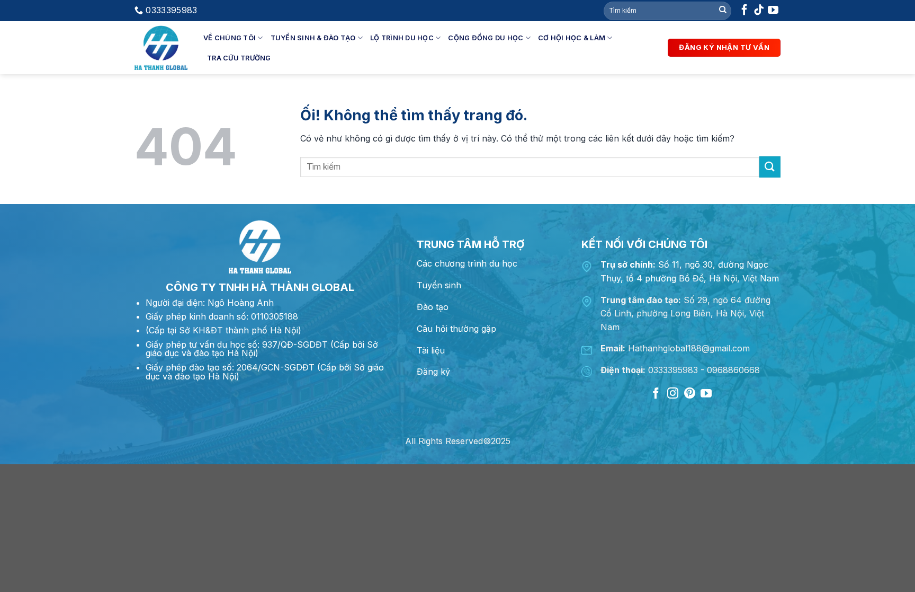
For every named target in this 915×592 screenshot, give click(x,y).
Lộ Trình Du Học (402, 38)
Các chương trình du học (467, 263)
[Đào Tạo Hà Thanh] (160, 48)
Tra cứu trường (239, 58)
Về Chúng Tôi (229, 38)
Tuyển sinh (439, 285)
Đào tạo (432, 307)
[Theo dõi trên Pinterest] (689, 394)
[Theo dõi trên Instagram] (672, 394)
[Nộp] (723, 11)
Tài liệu (431, 350)
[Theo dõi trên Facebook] (744, 12)
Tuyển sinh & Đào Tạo (313, 38)
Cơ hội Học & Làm (571, 38)
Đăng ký (433, 371)
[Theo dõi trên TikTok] (758, 12)
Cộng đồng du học (485, 38)
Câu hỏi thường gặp (456, 328)
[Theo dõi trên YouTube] (773, 12)
